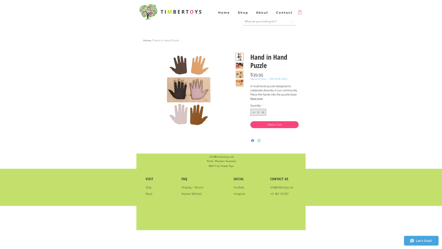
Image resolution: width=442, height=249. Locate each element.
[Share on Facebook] (253, 141)
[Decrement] (253, 112)
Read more (256, 98)
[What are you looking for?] (292, 21)
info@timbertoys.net (221, 156)
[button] (300, 12)
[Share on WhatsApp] (259, 141)
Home (147, 40)
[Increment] (263, 112)
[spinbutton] (258, 112)
